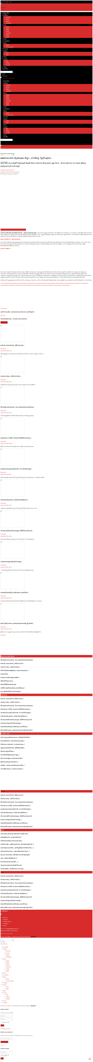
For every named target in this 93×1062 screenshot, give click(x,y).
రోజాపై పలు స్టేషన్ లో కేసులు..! (8, 751)
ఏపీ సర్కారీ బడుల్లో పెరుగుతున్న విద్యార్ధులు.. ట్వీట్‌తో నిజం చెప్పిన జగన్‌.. (17, 530)
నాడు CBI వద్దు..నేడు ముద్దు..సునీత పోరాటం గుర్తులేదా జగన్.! (14, 833)
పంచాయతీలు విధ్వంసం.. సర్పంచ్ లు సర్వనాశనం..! (12, 769)
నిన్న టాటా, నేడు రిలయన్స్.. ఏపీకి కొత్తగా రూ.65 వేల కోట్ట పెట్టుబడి (15, 854)
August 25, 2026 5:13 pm (6, 505)
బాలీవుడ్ (7, 35)
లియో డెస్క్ (4, 349)
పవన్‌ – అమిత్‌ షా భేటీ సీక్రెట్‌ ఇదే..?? (9, 858)
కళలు (7, 61)
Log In (2, 1045)
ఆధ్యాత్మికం (8, 65)
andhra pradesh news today (39, 283)
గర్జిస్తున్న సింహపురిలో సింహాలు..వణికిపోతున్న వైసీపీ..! (13, 748)
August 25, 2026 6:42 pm (6, 474)
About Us (5, 917)
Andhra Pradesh (11, 153)
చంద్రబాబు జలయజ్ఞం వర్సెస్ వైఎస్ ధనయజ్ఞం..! (11, 561)
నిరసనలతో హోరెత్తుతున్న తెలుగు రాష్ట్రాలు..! (10, 755)
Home (2, 153)
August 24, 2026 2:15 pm (6, 629)
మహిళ (5, 57)
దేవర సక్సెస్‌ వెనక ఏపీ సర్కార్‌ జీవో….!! (9, 861)
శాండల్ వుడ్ (8, 33)
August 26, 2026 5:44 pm (6, 382)
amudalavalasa (6, 283)
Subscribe (5, 919)
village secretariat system (44, 285)
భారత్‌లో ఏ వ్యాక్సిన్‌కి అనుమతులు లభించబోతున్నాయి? (13, 688)
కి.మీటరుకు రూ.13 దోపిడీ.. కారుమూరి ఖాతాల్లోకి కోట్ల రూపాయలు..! (16, 438)
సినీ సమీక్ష (5, 49)
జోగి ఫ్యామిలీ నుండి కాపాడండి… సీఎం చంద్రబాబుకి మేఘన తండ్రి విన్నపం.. (18, 407)
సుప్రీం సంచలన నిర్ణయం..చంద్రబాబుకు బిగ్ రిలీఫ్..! (12, 758)
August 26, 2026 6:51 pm (6, 351)
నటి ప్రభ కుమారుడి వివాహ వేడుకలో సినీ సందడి (11, 865)
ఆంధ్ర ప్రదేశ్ (8, 17)
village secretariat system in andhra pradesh (60, 285)
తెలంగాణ (8, 19)
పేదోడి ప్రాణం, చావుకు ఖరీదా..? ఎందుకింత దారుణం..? (13, 744)
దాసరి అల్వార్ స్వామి (9, 47)
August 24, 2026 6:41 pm (6, 598)
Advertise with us (7, 921)
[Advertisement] (25, 8)
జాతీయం (7, 21)
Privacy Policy (14, 930)
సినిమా (4, 25)
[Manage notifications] (90, 1059)
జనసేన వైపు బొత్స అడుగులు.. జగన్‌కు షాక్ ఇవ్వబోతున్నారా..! (14, 499)
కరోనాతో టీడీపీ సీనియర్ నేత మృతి (8, 684)
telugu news (15, 285)
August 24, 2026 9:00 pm (6, 536)
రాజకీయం (5, 15)
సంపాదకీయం (6, 41)
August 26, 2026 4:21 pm (6, 412)
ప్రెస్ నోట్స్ (5, 68)
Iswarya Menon (4, 674)
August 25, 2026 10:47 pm (6, 443)
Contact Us (5, 923)
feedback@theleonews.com (12, 929)
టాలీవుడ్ (7, 27)
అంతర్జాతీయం (8, 23)
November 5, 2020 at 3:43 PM (7, 170)
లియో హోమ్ (6, 13)
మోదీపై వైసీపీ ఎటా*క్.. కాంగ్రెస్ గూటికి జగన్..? (11, 837)
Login (4, 23)
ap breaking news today (63, 283)
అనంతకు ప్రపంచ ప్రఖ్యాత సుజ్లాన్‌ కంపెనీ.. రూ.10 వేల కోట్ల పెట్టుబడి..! (16, 469)
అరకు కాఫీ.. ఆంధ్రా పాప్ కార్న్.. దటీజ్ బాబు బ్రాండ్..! (12, 345)
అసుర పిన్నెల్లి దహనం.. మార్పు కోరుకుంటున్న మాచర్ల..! (13, 741)
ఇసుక (77, 233)
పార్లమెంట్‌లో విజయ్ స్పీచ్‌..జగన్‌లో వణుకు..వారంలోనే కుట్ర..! (15, 592)
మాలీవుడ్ (7, 31)
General (11, 172)
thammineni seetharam (23, 285)
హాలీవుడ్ (7, 37)
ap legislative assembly (73, 283)
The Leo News (7, 937)
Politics (5, 153)
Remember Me (5, 1022)
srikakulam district (8, 285)
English (2, 150)
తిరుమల (7, 45)
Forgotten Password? (5, 1029)
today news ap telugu (33, 285)
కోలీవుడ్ (7, 29)
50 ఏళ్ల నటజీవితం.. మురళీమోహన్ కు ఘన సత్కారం (12, 868)
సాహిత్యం (8, 63)
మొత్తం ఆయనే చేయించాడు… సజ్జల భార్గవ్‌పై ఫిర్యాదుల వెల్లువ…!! (15, 851)
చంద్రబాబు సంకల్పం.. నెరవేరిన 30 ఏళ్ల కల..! (11, 376)
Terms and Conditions (6, 930)
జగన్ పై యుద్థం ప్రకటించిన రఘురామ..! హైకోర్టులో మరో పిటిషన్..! (16, 737)
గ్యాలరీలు (5, 51)
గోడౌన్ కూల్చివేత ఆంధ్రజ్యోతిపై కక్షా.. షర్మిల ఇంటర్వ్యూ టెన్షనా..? (15, 670)
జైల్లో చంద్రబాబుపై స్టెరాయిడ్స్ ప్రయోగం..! (9, 762)
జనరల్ (5, 39)
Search (4, 925)
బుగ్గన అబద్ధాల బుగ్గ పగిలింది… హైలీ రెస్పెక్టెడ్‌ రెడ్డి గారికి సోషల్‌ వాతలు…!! (17, 847)
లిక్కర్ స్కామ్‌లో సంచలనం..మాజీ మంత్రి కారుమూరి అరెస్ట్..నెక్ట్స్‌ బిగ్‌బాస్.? (17, 623)
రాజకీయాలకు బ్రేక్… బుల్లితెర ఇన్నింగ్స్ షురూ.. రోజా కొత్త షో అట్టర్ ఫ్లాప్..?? (17, 844)
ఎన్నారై (4, 66)
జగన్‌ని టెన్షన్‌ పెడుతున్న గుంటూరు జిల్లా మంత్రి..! (11, 840)
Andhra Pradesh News (28, 283)
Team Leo (33, 937)
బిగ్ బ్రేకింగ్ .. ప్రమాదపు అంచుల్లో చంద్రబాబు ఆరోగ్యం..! (13, 765)
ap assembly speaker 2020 (52, 283)
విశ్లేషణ (5, 43)
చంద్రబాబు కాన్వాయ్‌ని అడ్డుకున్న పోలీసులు (10, 677)
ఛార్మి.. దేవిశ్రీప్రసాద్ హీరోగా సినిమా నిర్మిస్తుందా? (11, 691)
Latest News (16, 172)
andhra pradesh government (16, 283)
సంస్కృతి (5, 59)
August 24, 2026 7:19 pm (6, 567)
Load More (3, 635)
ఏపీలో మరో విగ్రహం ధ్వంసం (7, 681)
